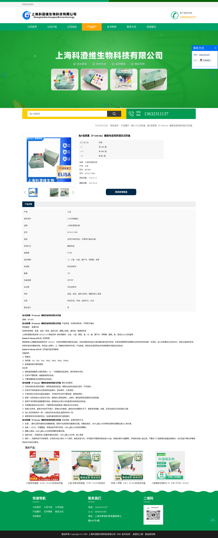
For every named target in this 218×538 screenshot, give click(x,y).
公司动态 (72, 27)
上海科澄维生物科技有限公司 (102, 534)
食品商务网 (150, 534)
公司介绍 (52, 27)
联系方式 (131, 27)
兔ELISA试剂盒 (138, 125)
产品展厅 (92, 27)
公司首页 (32, 27)
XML (119, 534)
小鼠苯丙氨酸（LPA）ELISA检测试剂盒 (44, 483)
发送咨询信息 (121, 192)
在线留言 (151, 27)
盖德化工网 (138, 534)
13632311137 (188, 17)
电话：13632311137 (98, 507)
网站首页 (114, 125)
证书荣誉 (111, 27)
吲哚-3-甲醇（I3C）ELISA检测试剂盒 (128, 483)
